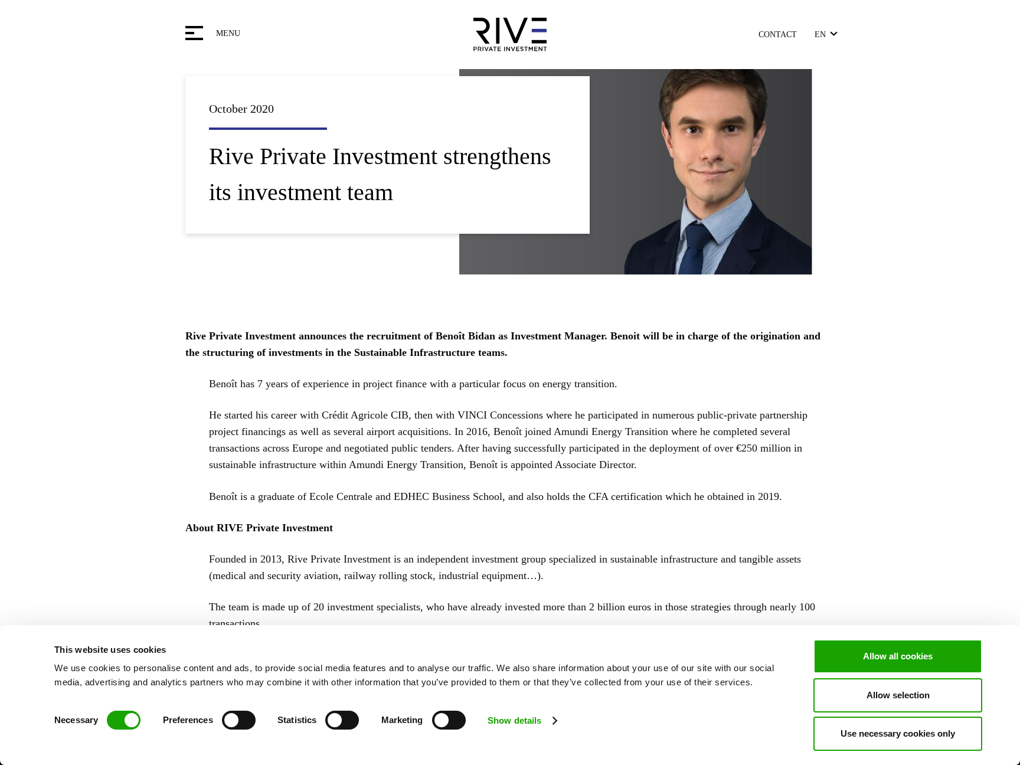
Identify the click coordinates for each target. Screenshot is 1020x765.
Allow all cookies (898, 656)
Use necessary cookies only (898, 733)
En (820, 34)
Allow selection (898, 695)
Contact (778, 34)
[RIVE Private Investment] (510, 34)
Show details (514, 720)
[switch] (239, 720)
